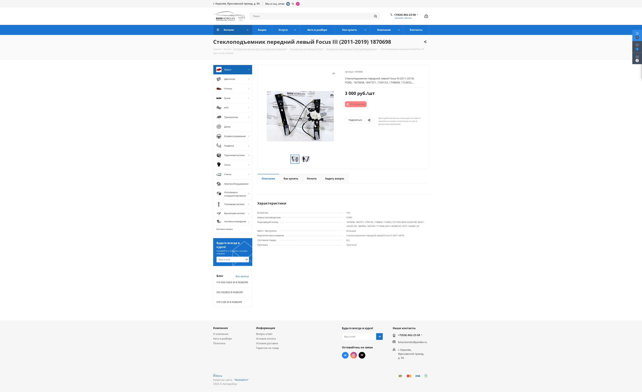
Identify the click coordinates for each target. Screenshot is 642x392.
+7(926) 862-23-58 (405, 14)
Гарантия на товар (267, 348)
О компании (220, 334)
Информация (265, 328)
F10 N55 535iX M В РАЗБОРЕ (232, 282)
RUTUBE (362, 355)
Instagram (353, 355)
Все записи (242, 276)
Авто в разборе (222, 338)
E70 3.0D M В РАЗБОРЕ (229, 302)
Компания (220, 328)
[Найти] (375, 16)
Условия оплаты (266, 338)
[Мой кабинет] (426, 16)
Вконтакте (345, 355)
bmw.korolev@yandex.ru (412, 342)
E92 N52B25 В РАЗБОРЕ (230, 292)
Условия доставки (267, 343)
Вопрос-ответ (264, 334)
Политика (219, 343)
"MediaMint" (241, 379)
